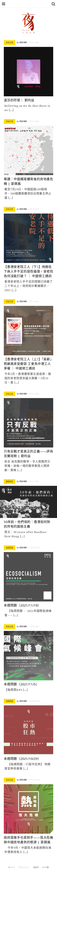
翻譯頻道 (9, 481)
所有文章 (9, 42)
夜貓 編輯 (23, 42)
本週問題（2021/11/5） (21, 684)
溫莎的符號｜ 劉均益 (19, 100)
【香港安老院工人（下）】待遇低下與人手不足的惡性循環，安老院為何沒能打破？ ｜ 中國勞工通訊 (28, 271)
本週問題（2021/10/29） (22, 759)
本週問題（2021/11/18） (22, 605)
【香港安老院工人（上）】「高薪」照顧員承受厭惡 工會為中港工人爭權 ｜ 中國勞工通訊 (28, 364)
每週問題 (9, 547)
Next (36, 867)
